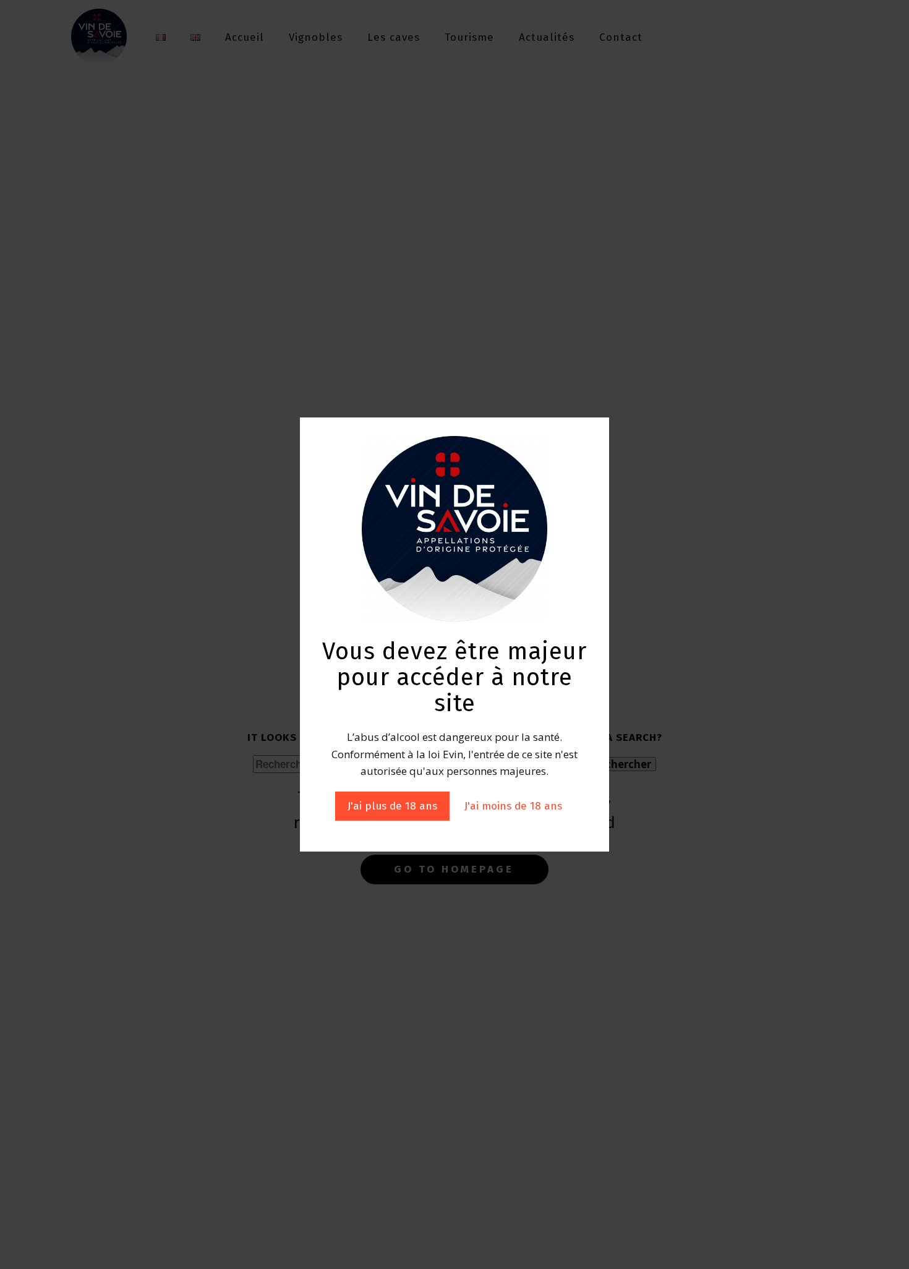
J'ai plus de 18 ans (392, 806)
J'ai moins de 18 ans (513, 806)
